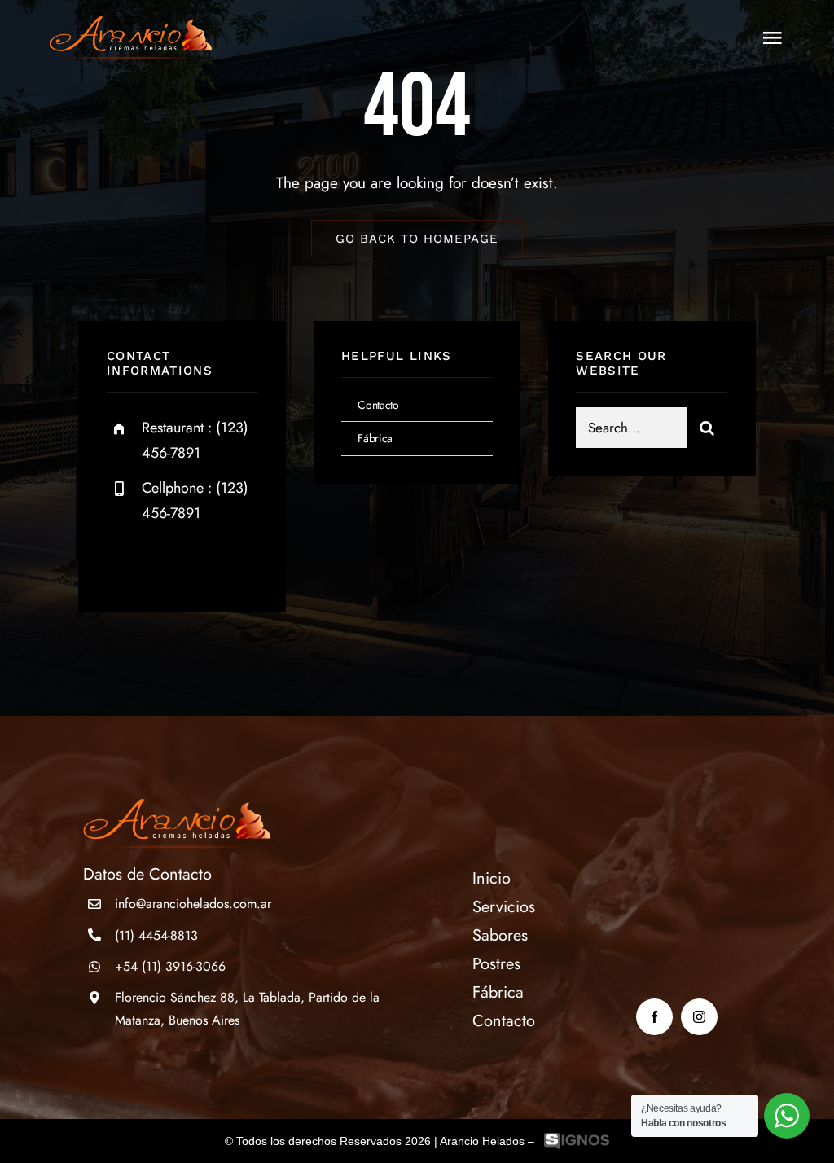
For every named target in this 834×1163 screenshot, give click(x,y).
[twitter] (169, 561)
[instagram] (214, 561)
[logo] (130, 24)
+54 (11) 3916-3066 (170, 966)
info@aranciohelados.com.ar (193, 903)
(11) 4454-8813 (156, 935)
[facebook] (125, 561)
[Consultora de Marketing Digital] (576, 1141)
